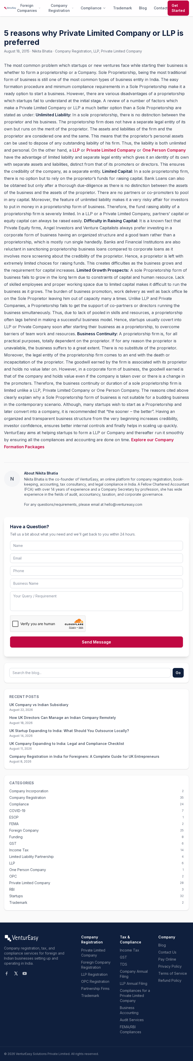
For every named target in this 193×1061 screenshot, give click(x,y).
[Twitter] (15, 973)
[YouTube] (24, 973)
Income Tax (129, 950)
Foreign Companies (27, 8)
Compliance (91, 8)
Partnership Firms (95, 988)
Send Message (96, 642)
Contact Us (167, 952)
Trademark (122, 8)
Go (178, 673)
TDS (123, 964)
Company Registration (59, 8)
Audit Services (132, 1020)
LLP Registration (94, 974)
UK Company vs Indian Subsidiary (38, 705)
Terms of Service (172, 973)
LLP (76, 150)
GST (123, 957)
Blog (143, 8)
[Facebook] (6, 973)
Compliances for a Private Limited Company (135, 995)
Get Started (178, 8)
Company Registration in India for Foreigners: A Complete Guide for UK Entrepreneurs (84, 756)
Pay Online (167, 959)
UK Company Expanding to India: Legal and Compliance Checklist (67, 743)
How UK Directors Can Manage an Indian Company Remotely (62, 717)
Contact (161, 8)
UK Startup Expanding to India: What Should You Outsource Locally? (69, 731)
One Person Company (164, 150)
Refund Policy (169, 980)
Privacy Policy (170, 966)
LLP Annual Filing (133, 983)
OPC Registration (95, 981)
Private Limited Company (111, 150)
